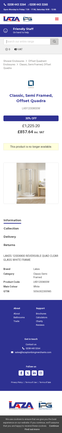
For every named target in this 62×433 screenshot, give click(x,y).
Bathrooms (19, 317)
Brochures (41, 313)
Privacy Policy (17, 382)
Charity (39, 321)
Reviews (40, 325)
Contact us (31, 344)
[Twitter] (27, 373)
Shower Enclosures (13, 61)
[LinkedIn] (34, 373)
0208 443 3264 (16, 4)
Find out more (32, 429)
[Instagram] (40, 373)
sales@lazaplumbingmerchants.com (32, 352)
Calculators (41, 317)
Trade (16, 321)
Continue (54, 426)
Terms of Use (31, 382)
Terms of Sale (45, 382)
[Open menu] (57, 19)
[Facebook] (21, 373)
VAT (20, 49)
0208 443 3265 (38, 4)
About (17, 313)
